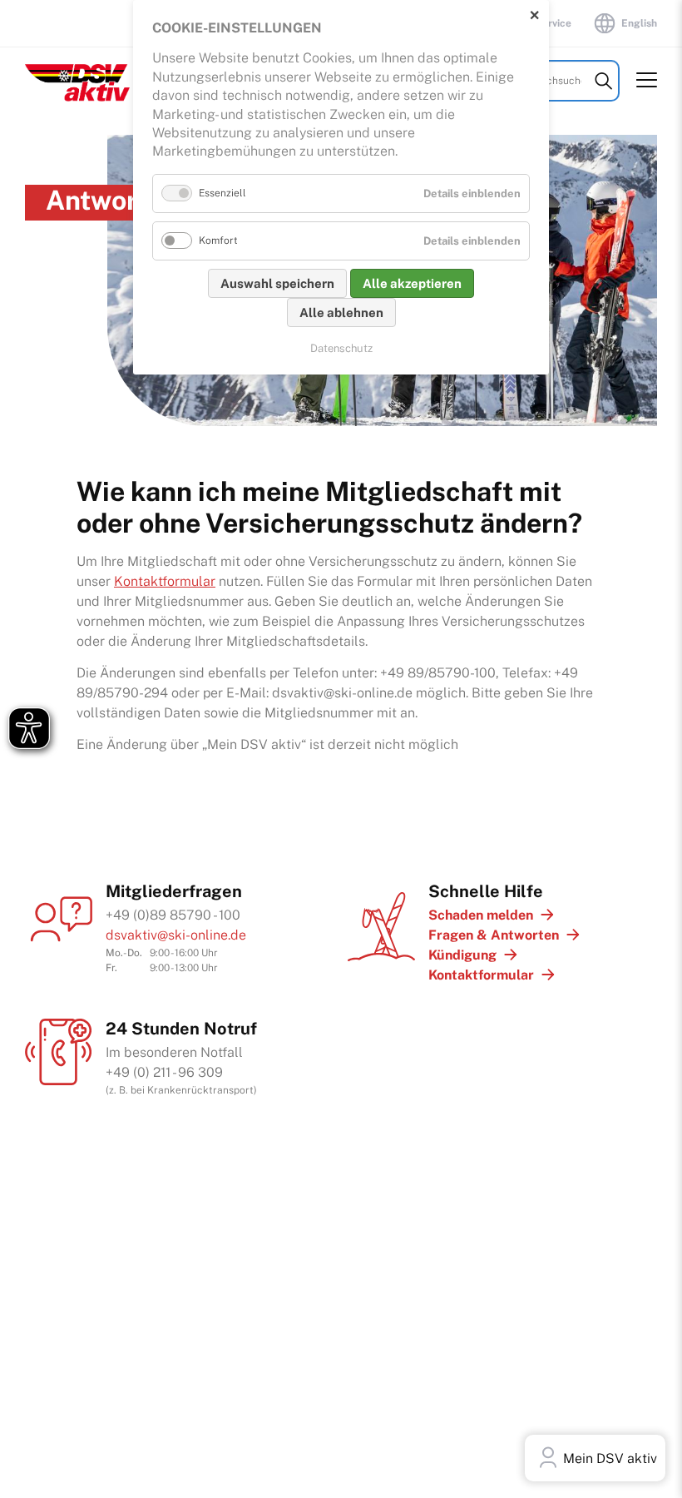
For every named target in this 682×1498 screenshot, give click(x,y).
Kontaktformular (164, 581)
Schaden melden (480, 915)
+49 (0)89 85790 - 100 (173, 915)
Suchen (603, 81)
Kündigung (462, 955)
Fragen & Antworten (493, 935)
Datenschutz (341, 348)
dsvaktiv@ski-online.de (176, 935)
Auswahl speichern (277, 283)
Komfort (218, 240)
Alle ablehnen (341, 312)
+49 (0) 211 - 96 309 (164, 1072)
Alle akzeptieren (412, 283)
